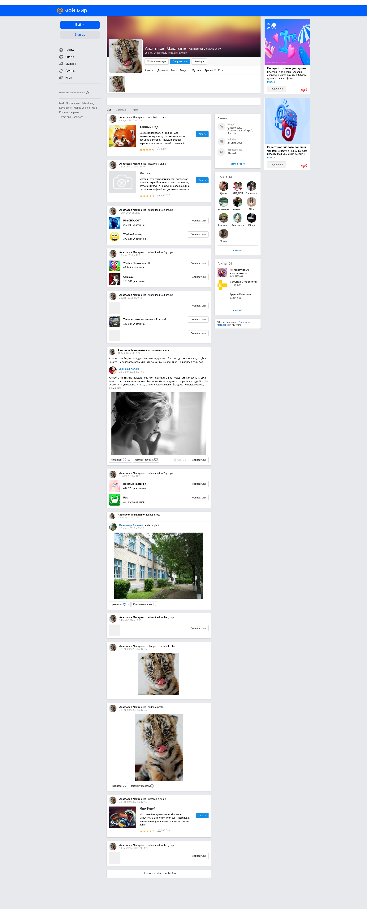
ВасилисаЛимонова (251, 193)
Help (94, 107)
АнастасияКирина (237, 225)
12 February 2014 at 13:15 (133, 710)
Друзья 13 (225, 177)
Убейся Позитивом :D (136, 263)
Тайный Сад (149, 127)
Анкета (149, 70)
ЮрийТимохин (251, 225)
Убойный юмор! (133, 234)
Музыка (196, 70)
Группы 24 (225, 263)
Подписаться (198, 220)
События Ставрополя (243, 281)
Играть (202, 134)
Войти (79, 24)
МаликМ (223, 241)
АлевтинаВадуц (223, 209)
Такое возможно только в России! (144, 319)
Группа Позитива (240, 294)
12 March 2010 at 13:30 (131, 528)
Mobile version (82, 107)
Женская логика (129, 368)
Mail (61, 103)
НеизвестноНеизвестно (237, 209)
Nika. (251, 209)
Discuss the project (70, 112)
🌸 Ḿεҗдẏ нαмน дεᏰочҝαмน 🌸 (239, 271)
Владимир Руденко (131, 525)
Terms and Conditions (71, 117)
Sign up (80, 34)
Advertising (88, 103)
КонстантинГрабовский (224, 225)
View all (237, 310)
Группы (209, 70)
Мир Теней (148, 808)
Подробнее (276, 88)
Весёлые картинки (134, 483)
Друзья (161, 70)
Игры (221, 70)
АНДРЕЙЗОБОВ (237, 193)
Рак (125, 497)
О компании (73, 103)
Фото (173, 70)
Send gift (199, 61)
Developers (65, 107)
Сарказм (128, 276)
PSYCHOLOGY (132, 220)
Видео (184, 70)
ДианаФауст (223, 193)
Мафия (145, 173)
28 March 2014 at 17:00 (131, 371)
